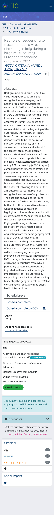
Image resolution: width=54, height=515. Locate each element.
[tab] (44, 308)
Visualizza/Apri (13, 387)
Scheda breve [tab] (16, 295)
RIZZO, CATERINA (17, 65)
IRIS (4, 24)
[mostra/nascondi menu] (51, 5)
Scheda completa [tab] (19, 302)
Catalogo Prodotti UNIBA (23, 24)
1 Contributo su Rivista (18, 28)
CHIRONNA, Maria (28, 73)
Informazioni (14, 418)
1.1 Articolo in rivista (16, 31)
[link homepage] (11, 6)
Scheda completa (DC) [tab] (22, 308)
